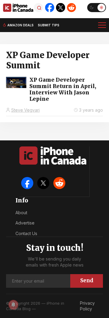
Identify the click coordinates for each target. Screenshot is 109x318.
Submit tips (48, 25)
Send (86, 280)
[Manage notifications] (13, 305)
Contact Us (26, 233)
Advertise (25, 222)
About (21, 212)
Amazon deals (20, 25)
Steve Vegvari (25, 110)
